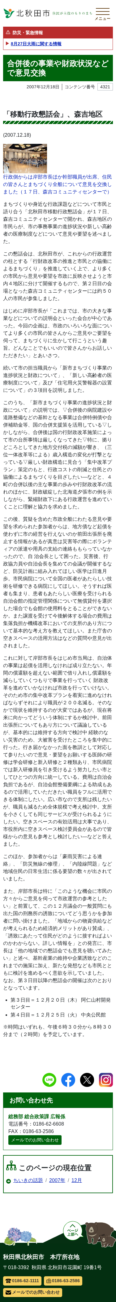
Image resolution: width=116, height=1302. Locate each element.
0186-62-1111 (25, 1280)
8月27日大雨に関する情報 (36, 43)
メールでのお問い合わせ (35, 1139)
